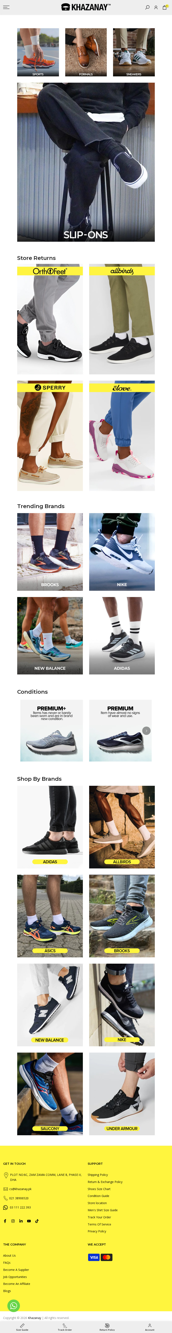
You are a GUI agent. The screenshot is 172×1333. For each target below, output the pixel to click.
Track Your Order (99, 1217)
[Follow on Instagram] (13, 1221)
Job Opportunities (15, 1277)
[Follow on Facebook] (5, 1221)
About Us (9, 1255)
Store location (97, 1203)
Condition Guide (98, 1196)
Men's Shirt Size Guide (103, 1210)
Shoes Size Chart (99, 1189)
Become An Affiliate (16, 1284)
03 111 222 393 (20, 1207)
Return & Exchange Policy (105, 1182)
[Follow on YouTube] (29, 1221)
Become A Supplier (16, 1270)
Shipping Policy (98, 1175)
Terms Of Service (99, 1224)
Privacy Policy (97, 1231)
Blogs (7, 1291)
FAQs (6, 1263)
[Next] (146, 731)
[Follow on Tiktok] (37, 1221)
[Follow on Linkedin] (21, 1221)
